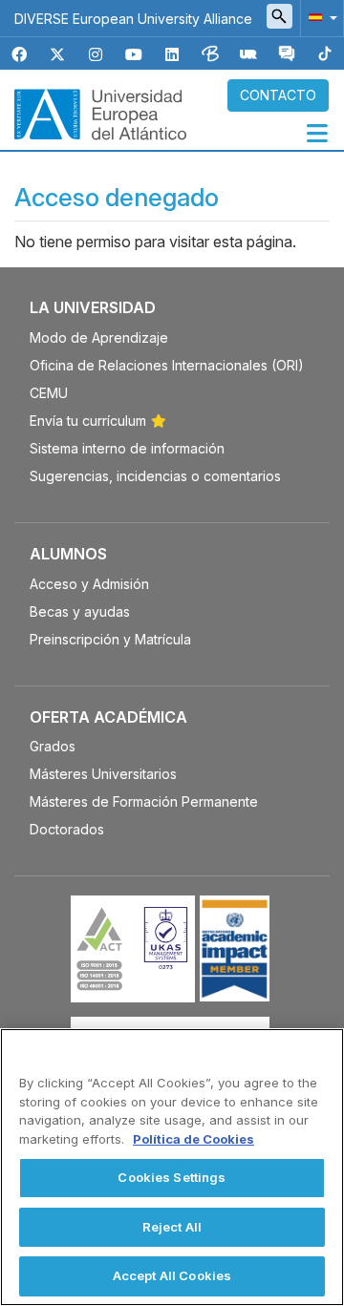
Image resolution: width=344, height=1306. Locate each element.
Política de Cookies (193, 1139)
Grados (52, 746)
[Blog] (210, 55)
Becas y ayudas (80, 611)
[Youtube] (133, 55)
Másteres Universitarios (103, 774)
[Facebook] (19, 55)
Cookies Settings (172, 1177)
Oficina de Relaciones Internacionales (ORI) (167, 365)
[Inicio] (100, 112)
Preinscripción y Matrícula (110, 639)
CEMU (49, 393)
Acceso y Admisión (89, 584)
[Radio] (248, 55)
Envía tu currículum (88, 420)
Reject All (172, 1226)
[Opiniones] (286, 55)
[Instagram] (95, 55)
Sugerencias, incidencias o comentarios (155, 476)
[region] (172, 1167)
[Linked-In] (172, 55)
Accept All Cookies (172, 1275)
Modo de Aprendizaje (99, 337)
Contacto (278, 95)
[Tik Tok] (324, 55)
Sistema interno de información (127, 448)
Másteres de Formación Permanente (144, 801)
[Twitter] (57, 55)
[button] (319, 17)
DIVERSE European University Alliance (133, 19)
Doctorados (67, 829)
